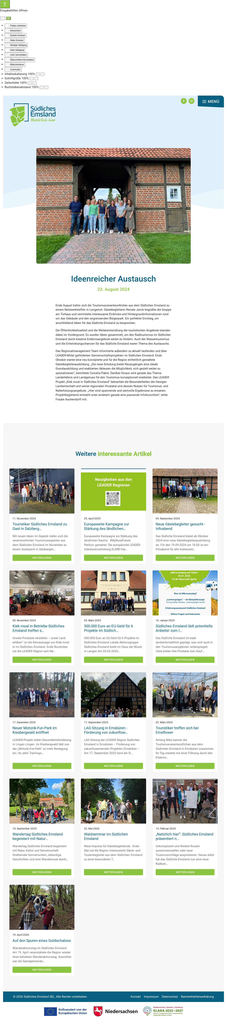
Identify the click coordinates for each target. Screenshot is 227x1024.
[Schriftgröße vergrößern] (36, 78)
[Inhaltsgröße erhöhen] (43, 74)
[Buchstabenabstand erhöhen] (46, 87)
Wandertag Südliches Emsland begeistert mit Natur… (38, 836)
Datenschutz (170, 996)
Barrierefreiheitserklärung (197, 996)
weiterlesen (41, 557)
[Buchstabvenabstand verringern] (42, 87)
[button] (211, 102)
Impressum (151, 996)
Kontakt (136, 996)
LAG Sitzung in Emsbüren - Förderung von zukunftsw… (106, 730)
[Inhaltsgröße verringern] (38, 74)
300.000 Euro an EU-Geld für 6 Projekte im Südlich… (108, 628)
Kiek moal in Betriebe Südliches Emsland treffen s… (38, 628)
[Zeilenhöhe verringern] (30, 83)
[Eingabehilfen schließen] (8, 18)
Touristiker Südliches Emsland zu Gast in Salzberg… (40, 526)
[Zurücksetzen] (2, 18)
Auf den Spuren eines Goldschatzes (42, 940)
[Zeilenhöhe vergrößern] (35, 83)
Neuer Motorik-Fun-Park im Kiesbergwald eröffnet (35, 730)
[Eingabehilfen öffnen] (5, 4)
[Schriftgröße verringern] (31, 78)
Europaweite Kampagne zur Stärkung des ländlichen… (106, 526)
